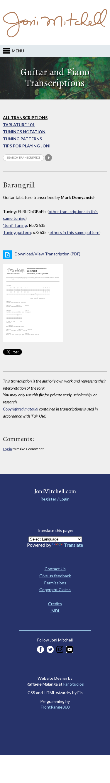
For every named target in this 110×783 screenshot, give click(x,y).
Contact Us (55, 568)
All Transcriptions (25, 117)
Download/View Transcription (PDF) (47, 253)
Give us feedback (55, 575)
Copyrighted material (20, 408)
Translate (73, 545)
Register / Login (55, 498)
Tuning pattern (17, 232)
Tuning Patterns (22, 138)
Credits (55, 603)
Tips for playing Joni (26, 145)
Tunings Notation (24, 131)
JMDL (55, 610)
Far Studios (73, 683)
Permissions (55, 582)
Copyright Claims (55, 589)
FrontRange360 (55, 706)
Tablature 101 (19, 124)
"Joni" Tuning (15, 225)
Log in (7, 449)
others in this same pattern (74, 232)
